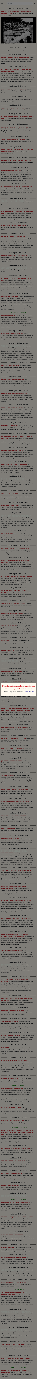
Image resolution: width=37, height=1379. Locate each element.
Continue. (29, 688)
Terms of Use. (29, 691)
